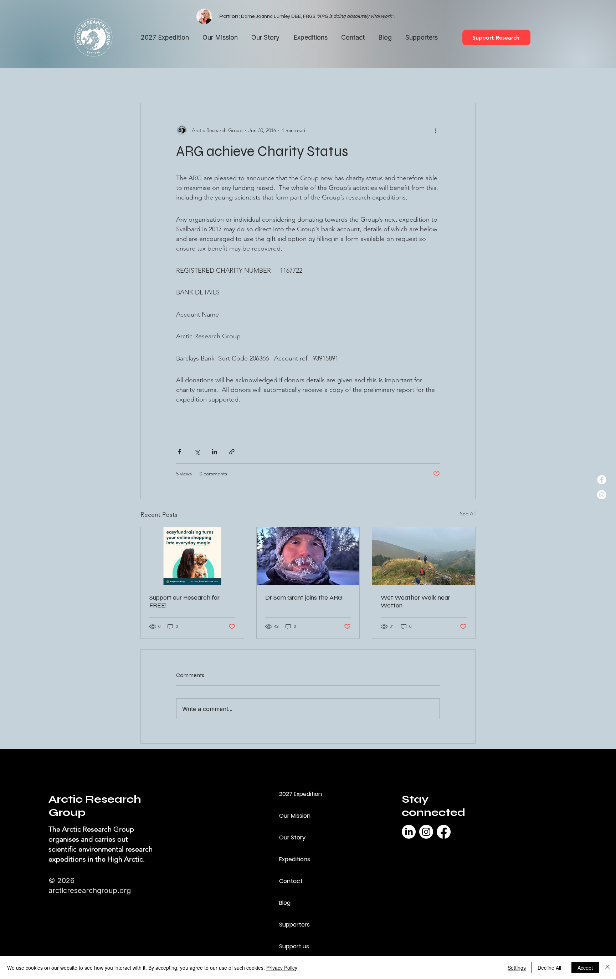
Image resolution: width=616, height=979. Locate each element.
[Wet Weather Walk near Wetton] (423, 556)
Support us (294, 946)
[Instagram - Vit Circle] (601, 494)
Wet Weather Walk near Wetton (415, 601)
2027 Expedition (300, 794)
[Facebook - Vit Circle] (601, 479)
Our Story (292, 837)
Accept (585, 967)
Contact (291, 881)
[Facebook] (444, 832)
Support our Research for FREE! (184, 601)
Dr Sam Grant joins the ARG (304, 597)
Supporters (294, 924)
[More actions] (435, 130)
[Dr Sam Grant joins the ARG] (308, 556)
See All (468, 513)
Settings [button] (517, 967)
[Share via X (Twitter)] (197, 451)
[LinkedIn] (409, 832)
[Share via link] (232, 451)
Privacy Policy (281, 967)
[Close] (607, 967)
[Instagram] (426, 832)
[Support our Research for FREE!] (192, 556)
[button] (310, 37)
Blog (285, 903)
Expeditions (294, 859)
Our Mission (294, 816)
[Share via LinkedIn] (214, 451)
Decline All (549, 967)
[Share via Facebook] (179, 451)
